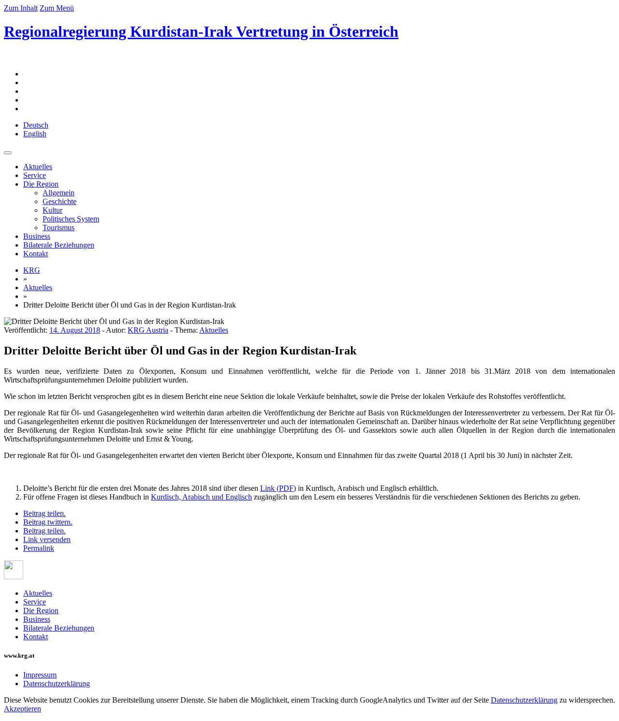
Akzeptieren (22, 709)
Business (36, 236)
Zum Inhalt (21, 8)
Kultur (52, 210)
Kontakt (35, 254)
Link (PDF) (278, 488)
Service (34, 175)
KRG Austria (148, 330)
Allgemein (58, 193)
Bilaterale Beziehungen (58, 245)
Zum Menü (57, 8)
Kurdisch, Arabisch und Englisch (201, 497)
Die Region (41, 184)
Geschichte (59, 201)
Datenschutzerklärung (56, 683)
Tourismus (58, 227)
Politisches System (71, 219)
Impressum (40, 675)
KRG (31, 270)
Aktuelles (37, 166)
